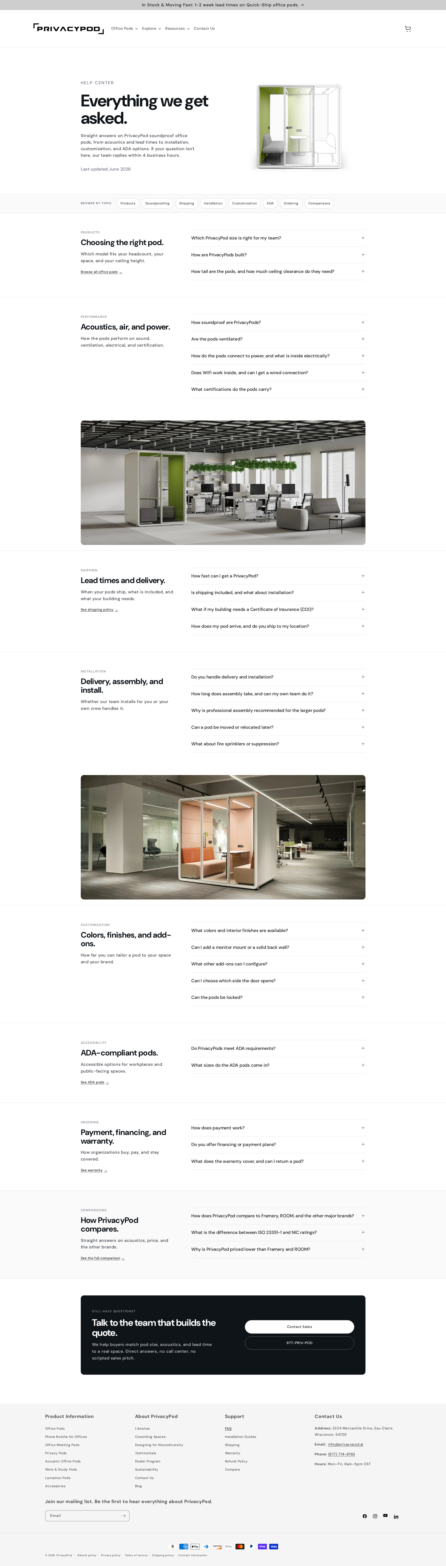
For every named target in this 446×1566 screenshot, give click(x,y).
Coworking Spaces (150, 1437)
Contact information (192, 1555)
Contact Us (144, 1478)
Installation (213, 203)
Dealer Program (148, 1461)
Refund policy (86, 1555)
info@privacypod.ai (345, 1444)
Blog (138, 1486)
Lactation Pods (57, 1478)
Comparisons (319, 203)
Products (128, 203)
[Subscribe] (124, 1515)
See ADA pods (95, 1082)
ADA (270, 203)
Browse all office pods (101, 272)
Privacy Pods (56, 1453)
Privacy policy (111, 1555)
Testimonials (145, 1453)
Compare (232, 1469)
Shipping (186, 203)
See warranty (94, 1170)
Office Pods (55, 1428)
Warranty (232, 1453)
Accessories (55, 1486)
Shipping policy (163, 1555)
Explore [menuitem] (149, 28)
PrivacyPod (64, 1555)
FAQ (228, 1428)
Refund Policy (236, 1461)
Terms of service (136, 1555)
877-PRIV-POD (299, 1343)
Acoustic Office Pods (63, 1461)
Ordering (291, 203)
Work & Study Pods (61, 1469)
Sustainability (146, 1469)
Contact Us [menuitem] (204, 28)
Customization (244, 203)
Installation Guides (240, 1437)
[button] (398, 29)
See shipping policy (99, 609)
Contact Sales (299, 1326)
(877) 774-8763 (341, 1454)
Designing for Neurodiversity (159, 1445)
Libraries (142, 1428)
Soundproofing (157, 203)
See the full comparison (103, 1258)
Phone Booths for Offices (66, 1437)
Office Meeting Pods (62, 1445)
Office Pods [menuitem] (122, 28)
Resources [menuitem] (175, 28)
